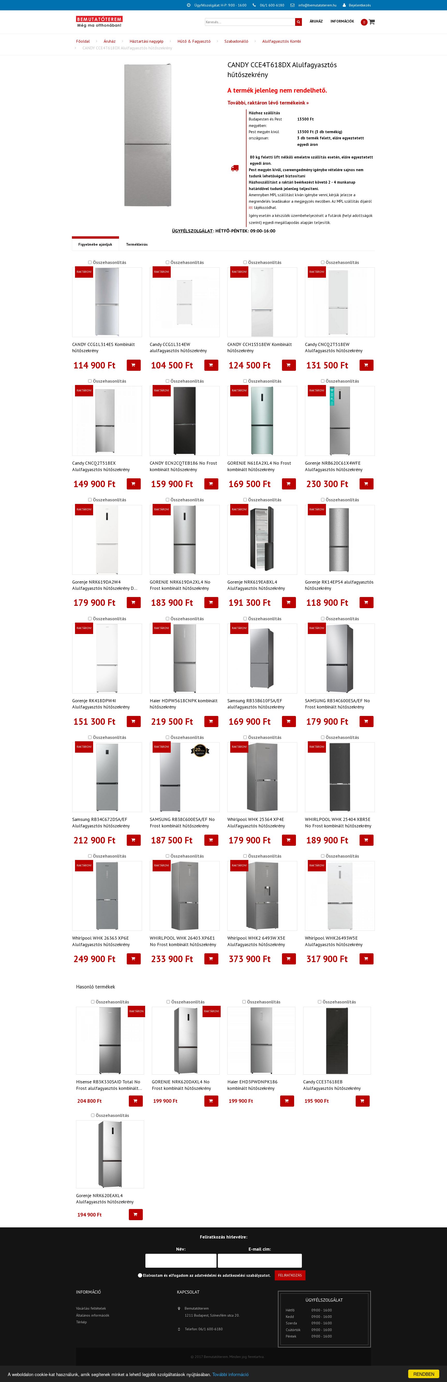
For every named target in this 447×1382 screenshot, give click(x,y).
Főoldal (83, 41)
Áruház (316, 21)
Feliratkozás (290, 1275)
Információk (342, 21)
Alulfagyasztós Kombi (281, 41)
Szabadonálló (236, 41)
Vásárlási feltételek (91, 1308)
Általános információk (92, 1315)
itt (251, 207)
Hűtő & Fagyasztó (194, 41)
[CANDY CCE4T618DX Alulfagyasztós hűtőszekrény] (148, 135)
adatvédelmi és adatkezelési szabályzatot (232, 1275)
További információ (230, 1374)
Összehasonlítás (109, 262)
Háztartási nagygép (146, 41)
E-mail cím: (260, 1249)
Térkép (81, 1322)
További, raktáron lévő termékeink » (268, 102)
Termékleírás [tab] (137, 244)
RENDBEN (423, 1374)
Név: (180, 1249)
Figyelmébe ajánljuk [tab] (95, 244)
